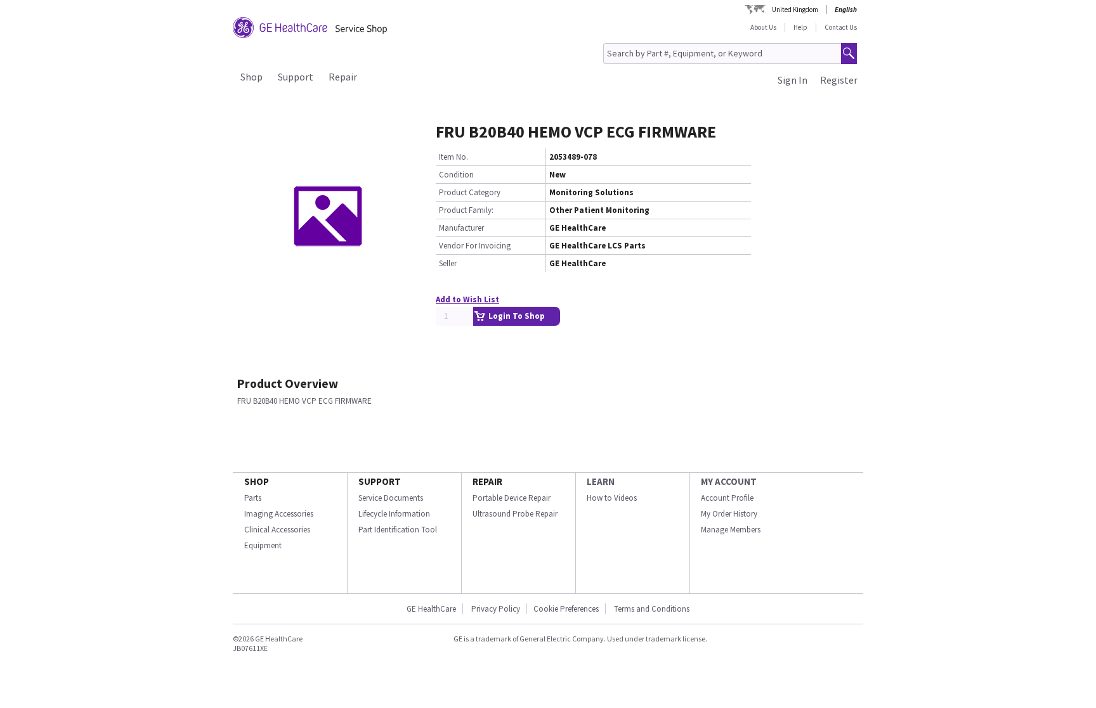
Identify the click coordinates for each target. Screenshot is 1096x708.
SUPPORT (379, 481)
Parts (252, 497)
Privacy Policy (494, 608)
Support (295, 76)
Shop (251, 76)
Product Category (469, 192)
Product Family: (466, 210)
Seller (448, 263)
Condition (456, 174)
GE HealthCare (431, 608)
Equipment (263, 545)
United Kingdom (795, 9)
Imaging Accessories (278, 513)
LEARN (601, 481)
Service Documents (390, 497)
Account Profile (727, 497)
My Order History (729, 513)
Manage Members (730, 529)
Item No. (453, 156)
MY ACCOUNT (729, 481)
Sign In (792, 80)
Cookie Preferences (566, 608)
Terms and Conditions (651, 608)
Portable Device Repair (512, 497)
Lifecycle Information (394, 513)
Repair (343, 76)
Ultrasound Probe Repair (515, 513)
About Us (763, 27)
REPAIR (487, 481)
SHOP (256, 481)
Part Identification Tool (397, 529)
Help (800, 27)
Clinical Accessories (277, 529)
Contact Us (841, 27)
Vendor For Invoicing (475, 245)
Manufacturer (461, 227)
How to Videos (612, 497)
